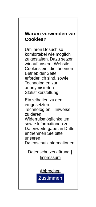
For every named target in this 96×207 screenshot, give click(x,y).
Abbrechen (50, 171)
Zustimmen (50, 178)
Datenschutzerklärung (49, 152)
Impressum (50, 157)
